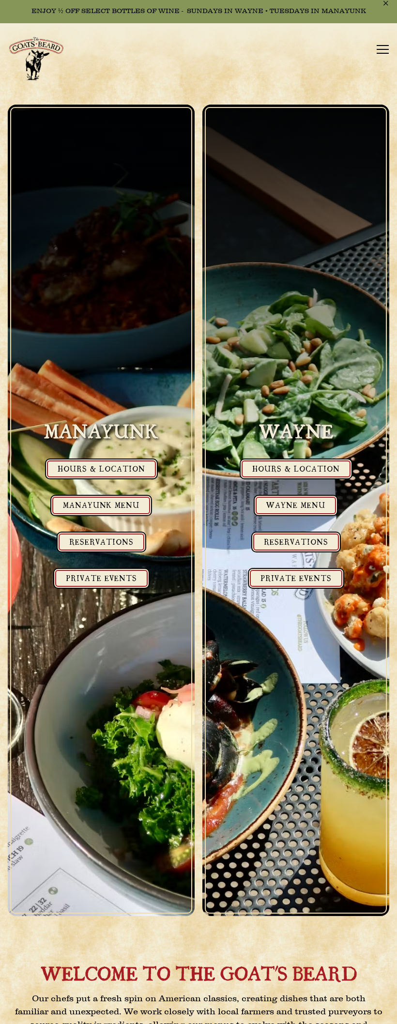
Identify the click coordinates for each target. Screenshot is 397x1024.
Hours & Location (101, 468)
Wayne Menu (295, 504)
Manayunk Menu (101, 504)
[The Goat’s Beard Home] (41, 60)
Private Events (101, 577)
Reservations (101, 541)
